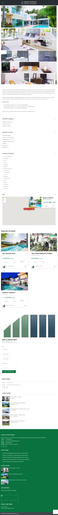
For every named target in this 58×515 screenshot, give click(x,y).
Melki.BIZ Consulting (11, 490)
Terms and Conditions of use (7, 508)
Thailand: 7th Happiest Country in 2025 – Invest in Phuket (15, 453)
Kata (9, 124)
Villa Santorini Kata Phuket (41, 254)
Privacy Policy (4, 506)
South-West (36, 255)
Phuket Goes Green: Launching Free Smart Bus (12, 461)
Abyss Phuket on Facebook (12, 444)
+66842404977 (10, 382)
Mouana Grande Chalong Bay (17, 421)
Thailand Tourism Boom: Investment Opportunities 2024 (15, 455)
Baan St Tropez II (8, 293)
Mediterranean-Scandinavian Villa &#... (20, 409)
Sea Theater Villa (8, 254)
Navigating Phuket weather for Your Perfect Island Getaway (15, 459)
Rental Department (10, 266)
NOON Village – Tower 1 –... (16, 397)
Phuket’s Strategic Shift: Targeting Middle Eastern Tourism (15, 457)
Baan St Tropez (48, 198)
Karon (6, 124)
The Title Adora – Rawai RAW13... (18, 415)
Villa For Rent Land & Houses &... (18, 403)
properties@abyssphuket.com (14, 384)
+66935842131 (9, 439)
